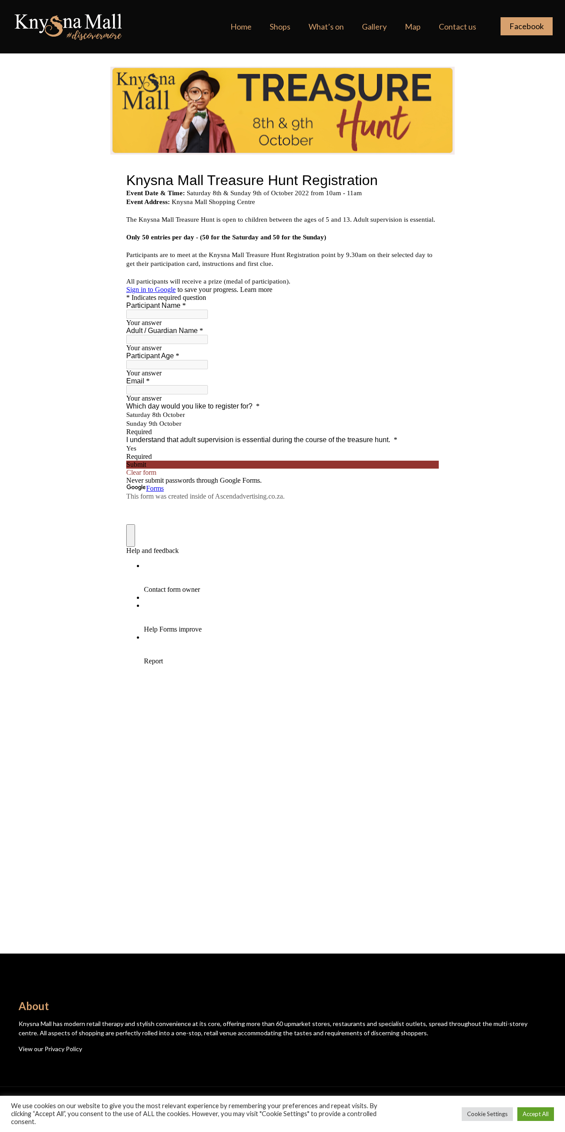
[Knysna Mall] (68, 26)
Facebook (526, 26)
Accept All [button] (536, 1113)
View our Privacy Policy (50, 1048)
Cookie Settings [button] (487, 1113)
